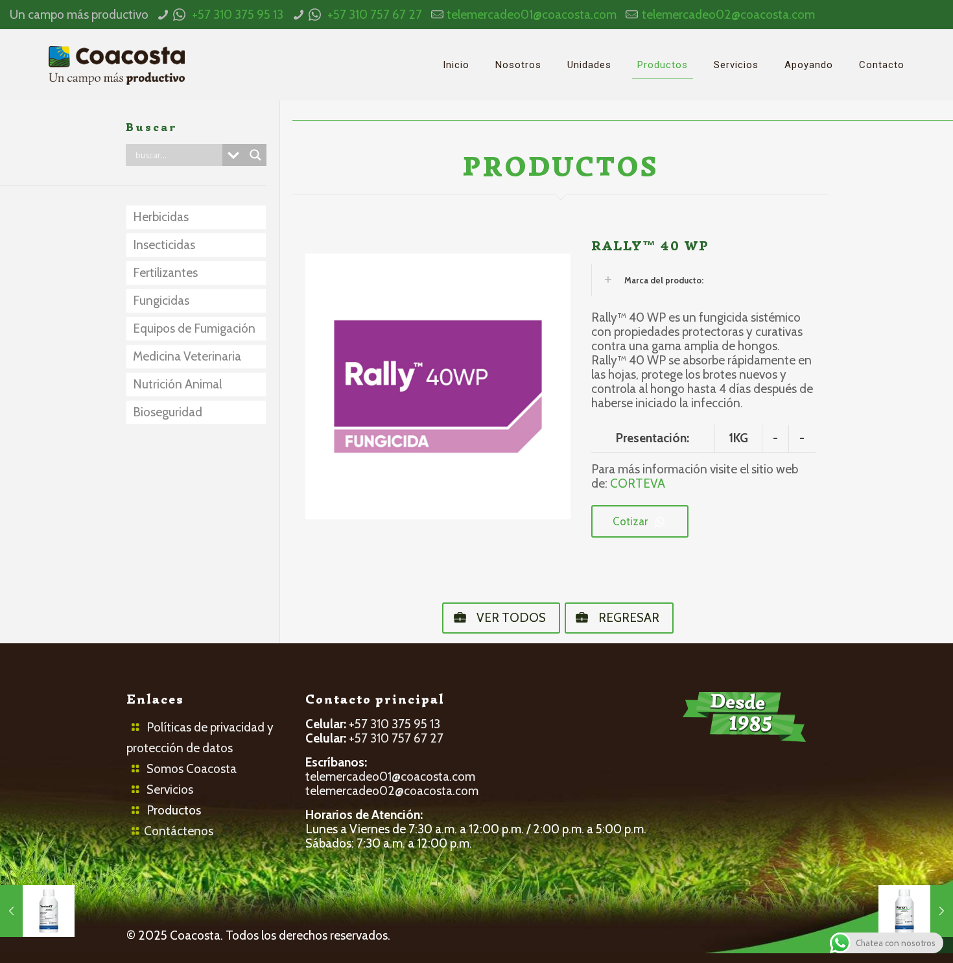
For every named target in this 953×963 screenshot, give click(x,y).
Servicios (170, 789)
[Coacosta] (117, 65)
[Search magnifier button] (255, 155)
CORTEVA (637, 483)
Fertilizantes (165, 272)
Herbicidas (161, 216)
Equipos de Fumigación (194, 328)
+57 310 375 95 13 (237, 14)
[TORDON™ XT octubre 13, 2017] (37, 911)
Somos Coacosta (192, 768)
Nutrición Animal (177, 384)
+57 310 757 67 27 (374, 14)
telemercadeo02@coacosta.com (728, 14)
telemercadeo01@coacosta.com (532, 14)
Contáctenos (178, 831)
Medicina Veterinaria (187, 356)
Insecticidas (164, 244)
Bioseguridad (167, 412)
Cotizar (630, 521)
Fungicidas (161, 300)
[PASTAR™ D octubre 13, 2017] (915, 911)
